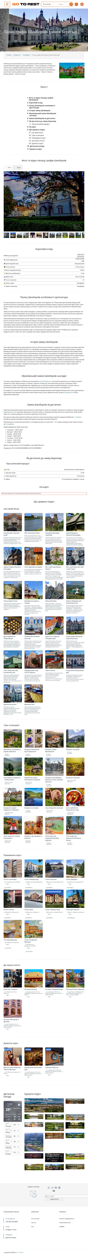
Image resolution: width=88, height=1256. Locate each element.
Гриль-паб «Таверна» (10, 989)
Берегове (75, 1114)
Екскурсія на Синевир (31, 808)
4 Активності (35, 1125)
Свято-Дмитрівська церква (33, 567)
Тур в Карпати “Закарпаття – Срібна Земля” (12, 779)
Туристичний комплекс (55, 861)
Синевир (34, 1164)
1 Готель (50, 1116)
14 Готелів (29, 1105)
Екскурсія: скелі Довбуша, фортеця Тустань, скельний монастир (54, 780)
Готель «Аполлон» (51, 879)
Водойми (27, 686)
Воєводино (54, 1133)
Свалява (78, 417)
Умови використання (65, 1222)
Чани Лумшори (54, 1155)
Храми (68, 515)
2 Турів (36, 1157)
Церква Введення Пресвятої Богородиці (73, 534)
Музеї (6, 515)
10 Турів (77, 1136)
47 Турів (76, 1126)
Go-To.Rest (19, 1252)
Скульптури (28, 515)
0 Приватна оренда (40, 1105)
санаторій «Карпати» (44, 381)
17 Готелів (70, 1116)
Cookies (61, 1226)
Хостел (6, 861)
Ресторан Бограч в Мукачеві (75, 989)
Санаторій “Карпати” (72, 910)
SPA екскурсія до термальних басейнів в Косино (73, 838)
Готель (27, 861)
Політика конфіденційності (66, 1219)
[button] (82, 172)
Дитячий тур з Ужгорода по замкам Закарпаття (12, 750)
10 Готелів (50, 1125)
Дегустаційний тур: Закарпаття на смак (72, 809)
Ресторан (7, 971)
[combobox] (48, 4)
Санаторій (69, 891)
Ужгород (75, 1122)
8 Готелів (29, 1141)
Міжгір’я (54, 1164)
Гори (47, 583)
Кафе (6, 1001)
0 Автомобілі (45, 1107)
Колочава (75, 1153)
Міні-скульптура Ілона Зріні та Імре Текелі (75, 568)
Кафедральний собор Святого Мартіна (31, 672)
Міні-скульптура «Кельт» (32, 533)
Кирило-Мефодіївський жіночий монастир (73, 602)
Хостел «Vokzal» (9, 910)
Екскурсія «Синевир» (72, 749)
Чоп (55, 422)
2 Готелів (28, 1123)
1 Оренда (36, 1123)
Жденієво (34, 1139)
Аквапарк (48, 1049)
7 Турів (56, 1118)
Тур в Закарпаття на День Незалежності (12, 837)
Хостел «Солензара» (10, 879)
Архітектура (7, 583)
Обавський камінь (51, 601)
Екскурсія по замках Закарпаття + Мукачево (11, 809)
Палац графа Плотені (10, 601)
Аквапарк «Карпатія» (51, 1067)
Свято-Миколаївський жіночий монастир (11, 672)
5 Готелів (70, 1100)
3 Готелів (29, 1155)
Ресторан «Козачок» (30, 989)
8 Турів (36, 1168)
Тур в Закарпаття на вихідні (54, 808)
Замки (47, 515)
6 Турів (77, 1118)
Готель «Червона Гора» (52, 910)
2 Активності (55, 1159)
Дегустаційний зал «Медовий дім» (9, 637)
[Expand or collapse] (62, 94)
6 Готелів (70, 1124)
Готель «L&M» (28, 910)
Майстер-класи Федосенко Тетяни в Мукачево (12, 1068)
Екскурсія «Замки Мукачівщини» (50, 750)
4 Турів (56, 1137)
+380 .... (8, 884)
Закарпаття (17, 55)
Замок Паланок (50, 670)
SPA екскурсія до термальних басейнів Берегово (52, 838)
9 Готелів (70, 1134)
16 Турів (50, 1105)
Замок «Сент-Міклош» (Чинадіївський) (52, 637)
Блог (32, 1226)
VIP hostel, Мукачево (10, 940)
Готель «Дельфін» (71, 879)
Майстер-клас (8, 1049)
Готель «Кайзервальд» (31, 879)
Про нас (33, 1222)
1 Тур (76, 1102)
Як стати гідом (35, 1219)
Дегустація (28, 1049)
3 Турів (77, 1167)
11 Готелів (29, 1115)
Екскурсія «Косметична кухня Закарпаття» (31, 750)
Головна (9, 55)
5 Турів (35, 1118)
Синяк (54, 1123)
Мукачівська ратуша (10, 704)
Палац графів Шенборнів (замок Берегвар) (74, 637)
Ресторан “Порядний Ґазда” (54, 989)
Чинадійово (26, 55)
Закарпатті (68, 392)
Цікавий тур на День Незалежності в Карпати (32, 779)
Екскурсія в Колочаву (73, 778)
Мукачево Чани (29, 704)
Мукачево (11, 412)
